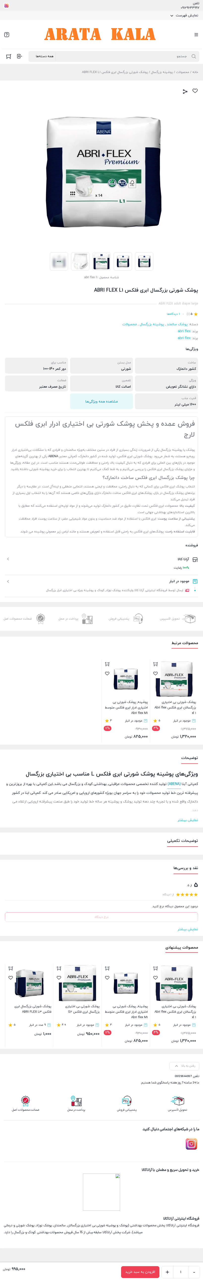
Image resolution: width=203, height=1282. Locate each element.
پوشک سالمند (177, 324)
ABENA (53, 456)
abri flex (184, 331)
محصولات (182, 72)
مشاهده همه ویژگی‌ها (101, 401)
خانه (195, 72)
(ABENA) (174, 784)
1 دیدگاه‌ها (173, 314)
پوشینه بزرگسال (162, 72)
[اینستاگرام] (6, 5)
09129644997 (190, 8)
